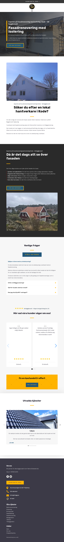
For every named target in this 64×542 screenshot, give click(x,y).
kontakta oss (15, 482)
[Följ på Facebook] (7, 476)
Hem (7, 529)
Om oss (8, 531)
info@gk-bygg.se (14, 495)
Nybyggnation (10, 517)
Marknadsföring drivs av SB (12, 537)
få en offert (15, 45)
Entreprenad (9, 511)
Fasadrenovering (10, 515)
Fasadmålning (10, 513)
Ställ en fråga (32, 254)
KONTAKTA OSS (32, 1)
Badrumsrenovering (11, 507)
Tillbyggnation (10, 521)
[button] (56, 345)
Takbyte (8, 519)
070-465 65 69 (13, 491)
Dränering (9, 509)
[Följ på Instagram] (11, 476)
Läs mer (11, 442)
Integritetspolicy (11, 533)
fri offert (32, 384)
